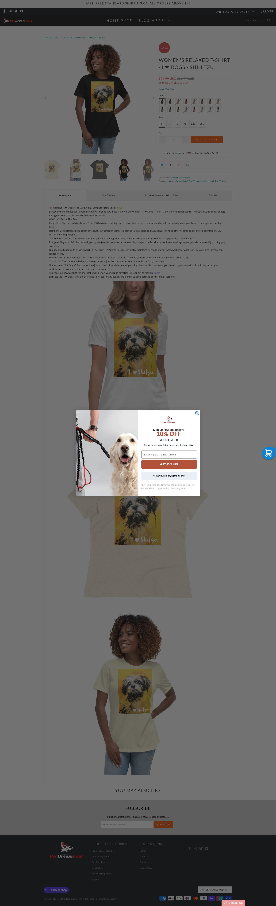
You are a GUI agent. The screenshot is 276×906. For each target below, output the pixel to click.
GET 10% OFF (169, 464)
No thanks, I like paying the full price (169, 476)
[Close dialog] (197, 413)
